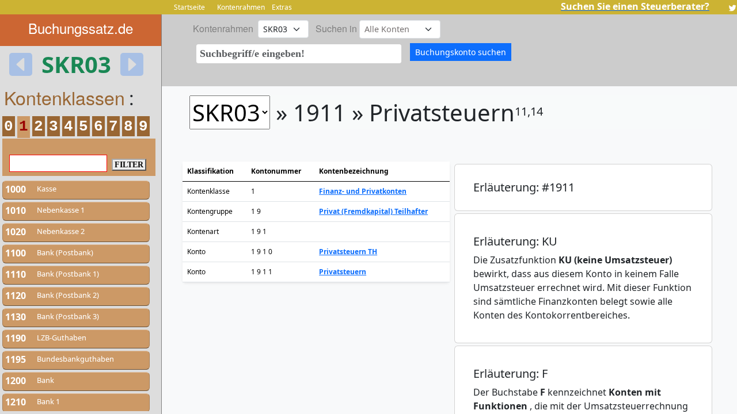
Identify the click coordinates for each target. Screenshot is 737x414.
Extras (282, 7)
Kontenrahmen (241, 7)
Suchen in (336, 28)
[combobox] (298, 53)
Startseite (189, 7)
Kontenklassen (64, 97)
